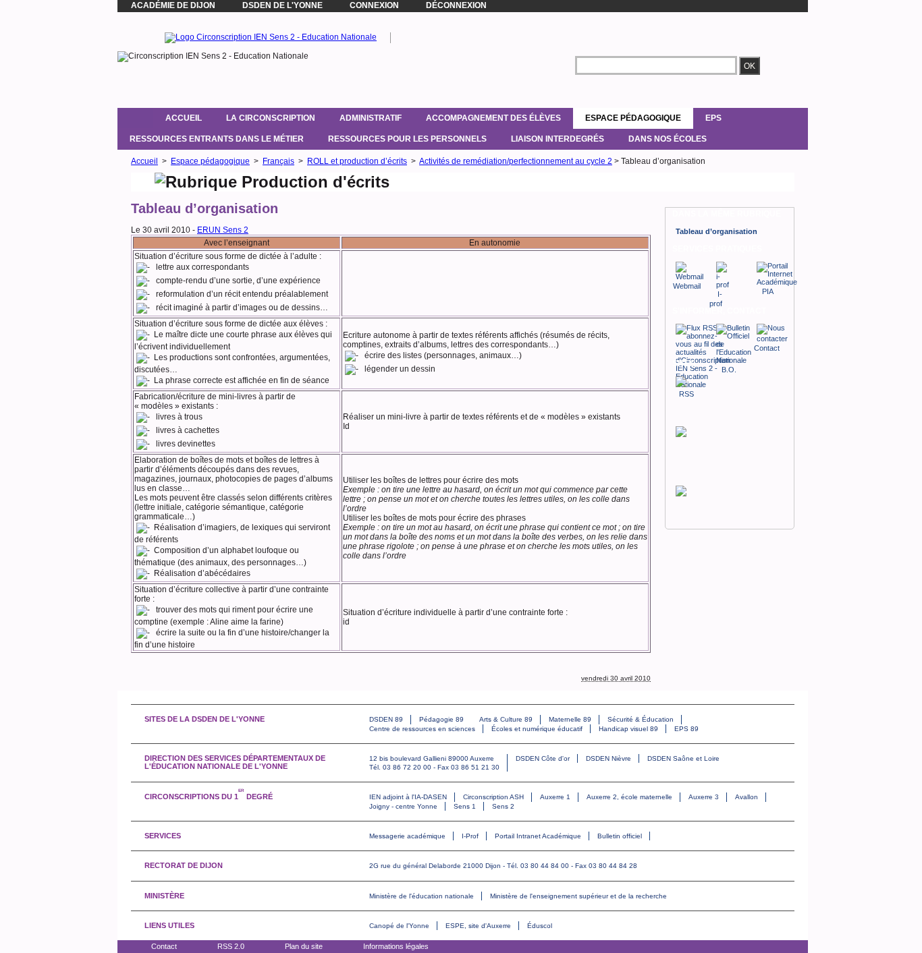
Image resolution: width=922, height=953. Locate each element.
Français (278, 161)
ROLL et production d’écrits (357, 161)
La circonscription (270, 118)
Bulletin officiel (619, 836)
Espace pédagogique (633, 118)
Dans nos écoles (667, 139)
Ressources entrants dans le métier (217, 139)
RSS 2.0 (230, 946)
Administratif (371, 118)
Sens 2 (503, 806)
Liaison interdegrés (557, 139)
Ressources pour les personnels (407, 139)
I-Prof (470, 836)
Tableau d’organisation (716, 231)
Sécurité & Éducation (640, 719)
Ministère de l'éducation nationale (421, 896)
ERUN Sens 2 (222, 230)
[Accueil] (135, 118)
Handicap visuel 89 (628, 728)
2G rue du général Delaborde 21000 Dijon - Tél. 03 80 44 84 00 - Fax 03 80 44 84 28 (503, 865)
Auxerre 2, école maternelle (629, 797)
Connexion (374, 5)
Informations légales (396, 946)
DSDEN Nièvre (608, 758)
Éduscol (539, 925)
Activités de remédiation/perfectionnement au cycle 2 (515, 161)
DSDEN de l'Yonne (282, 5)
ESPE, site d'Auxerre (478, 925)
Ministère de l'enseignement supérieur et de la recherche (578, 896)
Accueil (183, 118)
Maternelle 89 (570, 719)
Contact (164, 946)
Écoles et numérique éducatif (536, 728)
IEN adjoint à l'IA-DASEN (408, 797)
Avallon (746, 797)
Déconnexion (456, 5)
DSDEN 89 (386, 719)
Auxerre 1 (555, 797)
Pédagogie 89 (441, 719)
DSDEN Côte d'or (543, 758)
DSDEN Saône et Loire (683, 758)
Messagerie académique (407, 836)
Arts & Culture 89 (506, 719)
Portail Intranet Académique (538, 836)
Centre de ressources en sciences (422, 728)
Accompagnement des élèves (493, 118)
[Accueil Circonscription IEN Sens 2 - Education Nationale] (271, 37)
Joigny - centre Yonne (403, 806)
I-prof (715, 299)
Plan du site (304, 946)
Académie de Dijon (173, 5)
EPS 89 (686, 728)
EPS (713, 118)
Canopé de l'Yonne (399, 925)
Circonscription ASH (493, 797)
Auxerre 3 (703, 797)
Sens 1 (465, 806)
